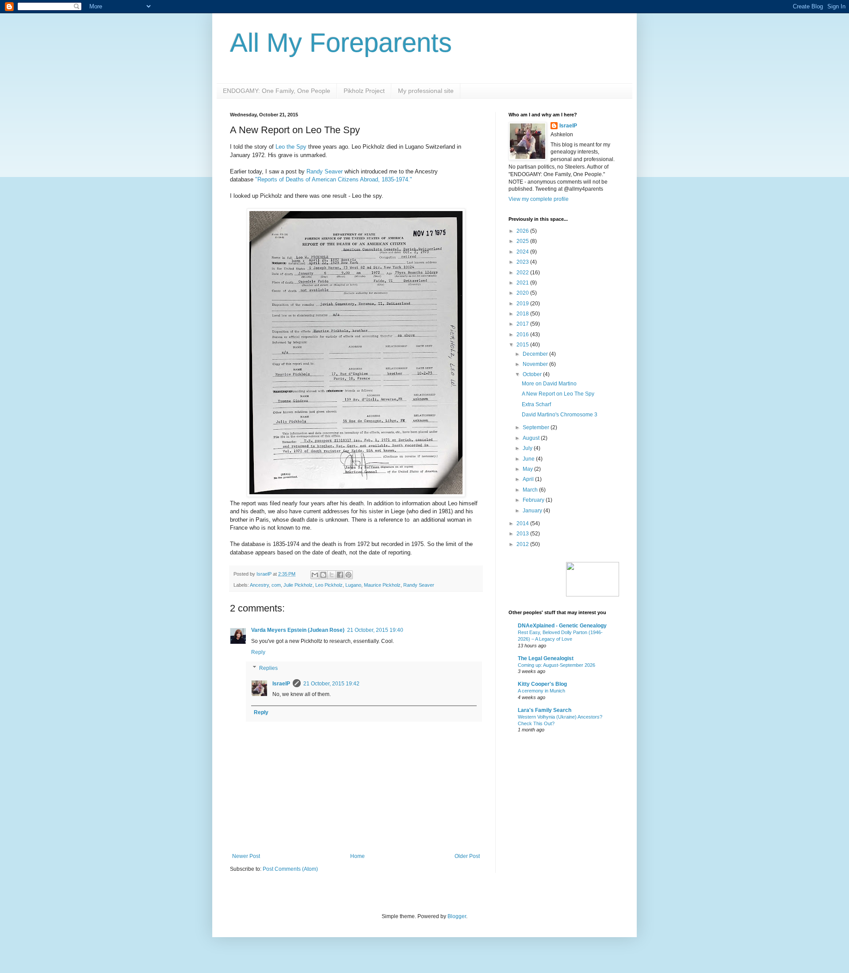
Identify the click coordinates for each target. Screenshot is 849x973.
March (531, 490)
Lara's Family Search (544, 710)
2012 (523, 544)
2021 (523, 283)
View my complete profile (539, 199)
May (528, 469)
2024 (523, 252)
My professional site (426, 90)
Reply (258, 652)
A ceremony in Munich (541, 690)
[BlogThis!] (323, 574)
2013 (523, 534)
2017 (523, 324)
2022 (523, 272)
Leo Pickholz (329, 585)
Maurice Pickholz (382, 585)
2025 (523, 241)
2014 (523, 523)
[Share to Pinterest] (348, 574)
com (276, 585)
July (528, 448)
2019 (523, 303)
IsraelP (281, 684)
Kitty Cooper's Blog (542, 684)
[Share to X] (331, 574)
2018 (523, 314)
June (529, 459)
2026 (523, 231)
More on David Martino (549, 384)
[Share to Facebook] (340, 574)
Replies (268, 668)
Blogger (456, 916)
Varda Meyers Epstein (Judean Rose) (297, 630)
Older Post (467, 856)
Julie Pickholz (298, 585)
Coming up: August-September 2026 (556, 665)
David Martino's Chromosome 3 (559, 415)
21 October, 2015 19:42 (331, 684)
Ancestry (259, 585)
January (533, 511)
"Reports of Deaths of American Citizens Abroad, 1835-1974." (334, 179)
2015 (523, 345)
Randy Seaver (324, 171)
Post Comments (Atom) (290, 869)
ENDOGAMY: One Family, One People (276, 90)
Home (357, 856)
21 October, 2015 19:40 (375, 630)
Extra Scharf (536, 404)
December (536, 354)
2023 (523, 262)
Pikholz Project (364, 90)
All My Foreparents (341, 43)
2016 (523, 334)
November (536, 364)
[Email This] (314, 574)
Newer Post (246, 856)
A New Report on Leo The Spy (558, 394)
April (529, 479)
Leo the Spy (290, 146)
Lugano (353, 585)
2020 (523, 293)
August (532, 438)
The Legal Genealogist (546, 658)
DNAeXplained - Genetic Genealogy (562, 626)
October (533, 374)
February (534, 500)
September (537, 427)
